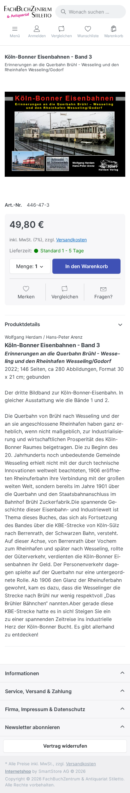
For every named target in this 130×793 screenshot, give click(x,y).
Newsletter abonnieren (32, 727)
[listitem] (65, 134)
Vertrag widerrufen (65, 746)
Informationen (22, 673)
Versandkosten (71, 239)
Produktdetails (22, 324)
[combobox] (90, 11)
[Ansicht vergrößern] (65, 134)
